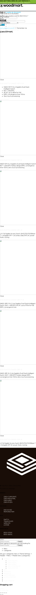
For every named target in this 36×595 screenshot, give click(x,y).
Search (20, 541)
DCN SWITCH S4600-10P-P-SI (12, 83)
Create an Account (13, 12)
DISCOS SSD (8, 510)
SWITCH (6, 519)
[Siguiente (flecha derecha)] (2, 594)
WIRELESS (7, 523)
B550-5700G (8, 533)
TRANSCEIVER (8, 521)
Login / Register (9, 581)
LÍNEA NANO (8, 500)
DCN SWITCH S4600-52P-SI (11, 439)
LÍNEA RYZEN (8, 502)
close (2, 589)
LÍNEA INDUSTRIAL (10, 498)
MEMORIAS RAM (9, 512)
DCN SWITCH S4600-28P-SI (11, 369)
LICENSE (6, 525)
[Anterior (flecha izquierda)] (0, 594)
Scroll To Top (4, 590)
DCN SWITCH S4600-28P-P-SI (12, 300)
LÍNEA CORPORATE (10, 497)
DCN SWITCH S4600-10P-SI (11, 160)
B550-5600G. (8, 534)
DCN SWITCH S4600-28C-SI (11, 230)
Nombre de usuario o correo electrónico (14, 16)
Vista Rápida (4, 99)
